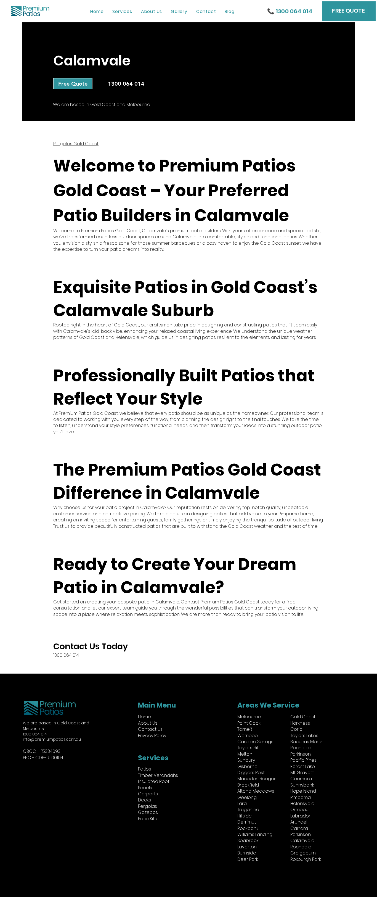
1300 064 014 (66, 655)
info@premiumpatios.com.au (52, 739)
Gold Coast (302, 717)
